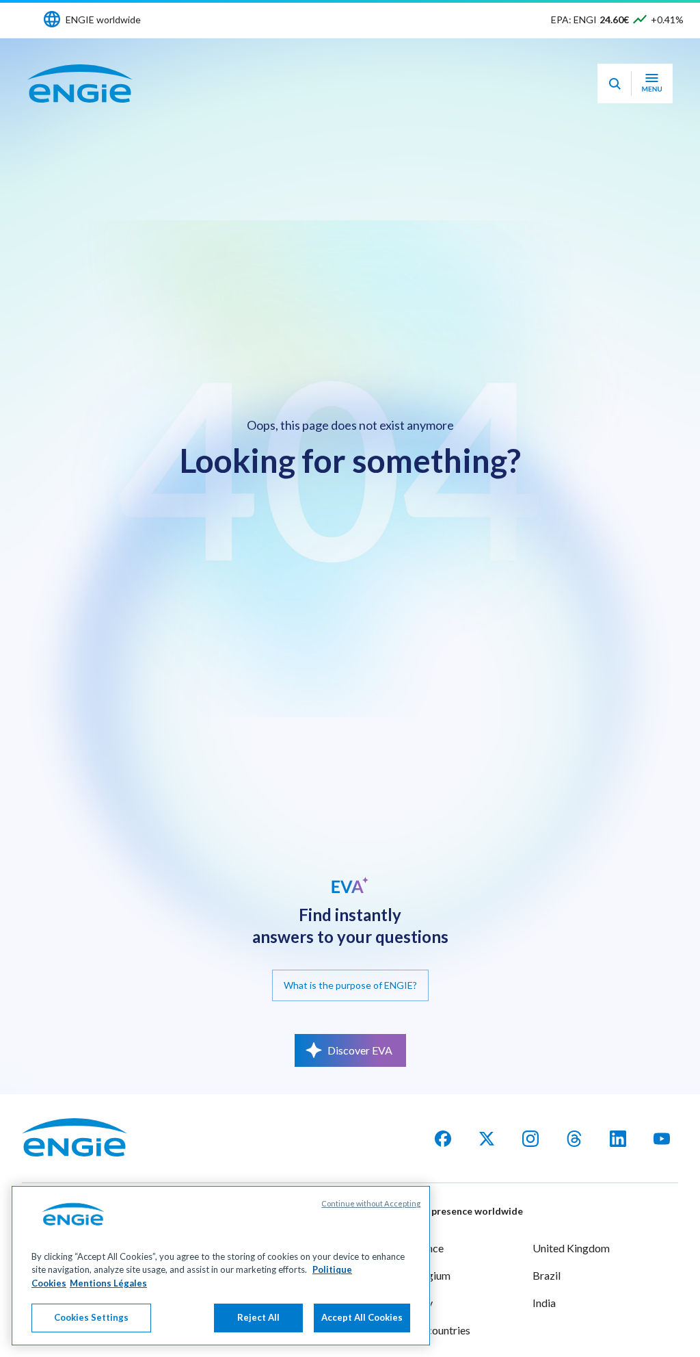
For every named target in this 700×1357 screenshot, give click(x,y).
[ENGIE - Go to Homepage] (80, 83)
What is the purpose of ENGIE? (350, 985)
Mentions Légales (108, 1283)
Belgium (431, 1275)
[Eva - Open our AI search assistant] (614, 83)
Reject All (258, 1317)
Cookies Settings (91, 1317)
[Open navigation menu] (652, 83)
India (544, 1302)
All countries (441, 1329)
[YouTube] (661, 1138)
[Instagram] (530, 1138)
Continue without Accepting (370, 1203)
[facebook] (443, 1138)
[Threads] (574, 1138)
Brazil (547, 1275)
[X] (486, 1138)
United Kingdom (571, 1247)
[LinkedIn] (618, 1138)
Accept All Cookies (362, 1317)
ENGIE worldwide (103, 19)
